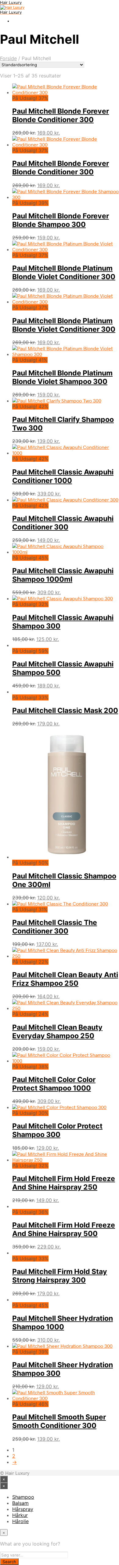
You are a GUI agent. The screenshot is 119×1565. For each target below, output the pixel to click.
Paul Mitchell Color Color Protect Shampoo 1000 (54, 1083)
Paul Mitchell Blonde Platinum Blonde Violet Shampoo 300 (62, 377)
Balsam (20, 1503)
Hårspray (22, 1509)
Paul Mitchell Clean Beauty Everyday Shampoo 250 (57, 1031)
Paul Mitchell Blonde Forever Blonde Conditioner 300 (60, 115)
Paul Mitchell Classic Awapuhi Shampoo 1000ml (63, 575)
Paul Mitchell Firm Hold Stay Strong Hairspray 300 (59, 1275)
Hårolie (20, 1521)
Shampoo (23, 1497)
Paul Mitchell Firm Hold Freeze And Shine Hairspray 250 (63, 1182)
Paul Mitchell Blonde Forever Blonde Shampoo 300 (60, 220)
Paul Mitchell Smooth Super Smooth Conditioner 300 (59, 1421)
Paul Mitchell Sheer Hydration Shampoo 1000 (62, 1322)
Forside (8, 58)
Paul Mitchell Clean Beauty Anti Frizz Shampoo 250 (65, 979)
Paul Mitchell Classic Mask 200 (65, 710)
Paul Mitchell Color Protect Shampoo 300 (57, 1130)
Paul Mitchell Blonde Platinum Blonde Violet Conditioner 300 (63, 272)
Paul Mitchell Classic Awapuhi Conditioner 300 (63, 522)
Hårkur (20, 1515)
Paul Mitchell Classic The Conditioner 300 (54, 926)
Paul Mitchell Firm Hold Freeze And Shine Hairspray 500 (63, 1229)
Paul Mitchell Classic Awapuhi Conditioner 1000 (63, 476)
